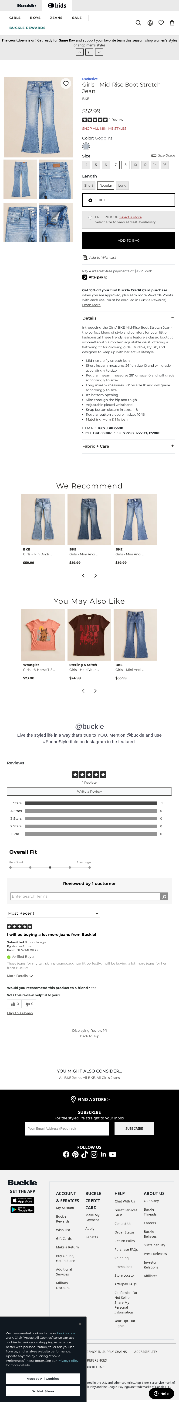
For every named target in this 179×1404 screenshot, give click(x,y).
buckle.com (66, 1333)
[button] (15, 18)
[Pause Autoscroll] (89, 52)
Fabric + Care (95, 446)
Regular (105, 185)
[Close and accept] (80, 1324)
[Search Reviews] (164, 896)
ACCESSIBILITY (145, 1351)
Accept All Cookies (43, 1378)
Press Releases (155, 1253)
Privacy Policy (67, 1360)
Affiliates (150, 1276)
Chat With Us (125, 1201)
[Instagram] (94, 1154)
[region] (43, 1359)
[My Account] (150, 23)
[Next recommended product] (95, 575)
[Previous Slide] (80, 52)
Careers (150, 1223)
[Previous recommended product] (83, 575)
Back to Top (89, 1036)
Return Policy (125, 1241)
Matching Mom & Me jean (107, 419)
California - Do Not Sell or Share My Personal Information (126, 1302)
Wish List (63, 1230)
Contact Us (123, 1223)
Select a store (130, 217)
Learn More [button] (91, 305)
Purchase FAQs (126, 1249)
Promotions (123, 1267)
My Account (65, 1207)
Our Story (151, 1200)
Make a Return (67, 1247)
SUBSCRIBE (134, 1128)
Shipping (122, 1258)
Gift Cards (64, 1238)
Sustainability (154, 1245)
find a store (94, 1099)
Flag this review (20, 1013)
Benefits (91, 1237)
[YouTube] (112, 1154)
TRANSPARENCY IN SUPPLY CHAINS (99, 1351)
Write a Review (89, 791)
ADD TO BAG (129, 240)
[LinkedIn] (103, 1154)
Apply (89, 1228)
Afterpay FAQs (126, 1284)
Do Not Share (42, 1391)
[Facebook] (66, 1154)
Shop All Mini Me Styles (104, 128)
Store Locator (125, 1275)
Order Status (125, 1232)
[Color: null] (86, 146)
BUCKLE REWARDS (27, 28)
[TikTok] (84, 1154)
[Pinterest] (75, 1154)
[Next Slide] (99, 52)
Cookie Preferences (89, 1360)
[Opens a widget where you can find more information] (161, 1394)
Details (89, 318)
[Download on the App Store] (22, 1200)
